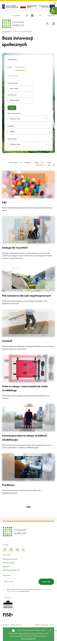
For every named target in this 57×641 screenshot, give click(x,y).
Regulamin (6, 566)
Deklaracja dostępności (11, 570)
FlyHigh (51, 627)
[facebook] (27, 15)
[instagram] (32, 15)
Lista (49, 162)
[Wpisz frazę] (47, 23)
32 (49, 165)
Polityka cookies (9, 562)
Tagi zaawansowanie (14, 113)
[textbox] (27, 144)
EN (40, 16)
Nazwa (27, 162)
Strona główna (6, 31)
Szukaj (12, 108)
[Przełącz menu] (53, 23)
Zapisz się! (46, 581)
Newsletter (16, 16)
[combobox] (28, 144)
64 (54, 165)
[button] (53, 11)
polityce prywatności (28, 638)
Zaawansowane (20, 67)
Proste (10, 67)
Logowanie (51, 16)
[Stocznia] (7, 604)
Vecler (51, 625)
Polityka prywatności (10, 559)
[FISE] (8, 614)
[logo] (13, 23)
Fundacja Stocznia (15, 625)
